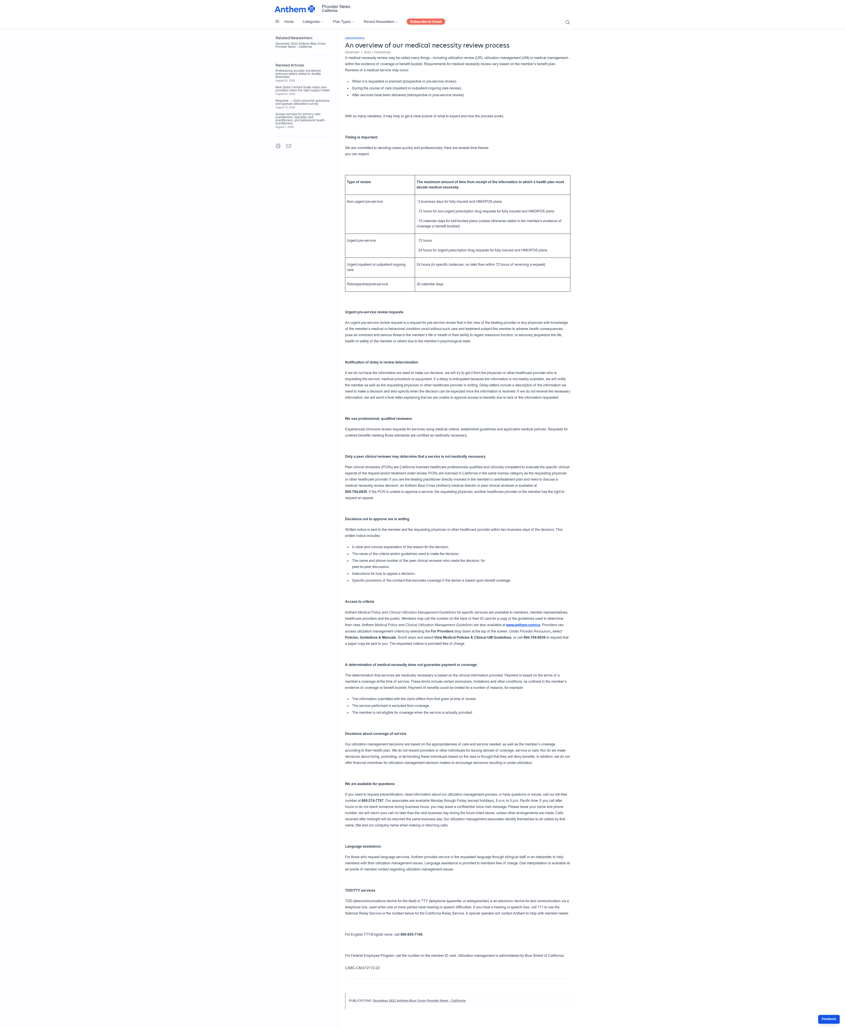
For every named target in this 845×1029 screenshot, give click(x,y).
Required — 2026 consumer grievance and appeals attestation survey (302, 103)
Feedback (829, 1019)
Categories (311, 22)
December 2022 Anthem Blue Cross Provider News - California (301, 45)
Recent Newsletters (379, 22)
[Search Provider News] (567, 22)
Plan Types (342, 22)
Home (289, 22)
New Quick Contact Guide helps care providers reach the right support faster (303, 89)
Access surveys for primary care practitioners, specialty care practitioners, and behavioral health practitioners (300, 119)
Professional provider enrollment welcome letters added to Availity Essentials (298, 74)
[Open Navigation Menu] (277, 21)
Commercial (382, 52)
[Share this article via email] (288, 146)
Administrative (355, 38)
